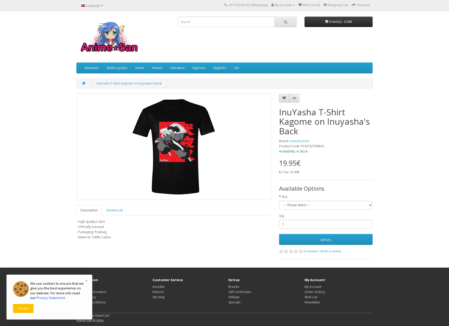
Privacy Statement (50, 297)
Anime (139, 68)
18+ (236, 68)
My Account (313, 287)
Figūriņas (199, 68)
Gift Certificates (239, 292)
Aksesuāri (91, 68)
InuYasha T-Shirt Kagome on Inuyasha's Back (129, 83)
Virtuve (157, 68)
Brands (233, 287)
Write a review (330, 251)
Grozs (325, 239)
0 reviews (311, 251)
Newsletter (312, 302)
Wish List (311, 297)
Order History (315, 292)
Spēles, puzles (117, 68)
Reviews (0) (115, 210)
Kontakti (158, 287)
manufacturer (300, 141)
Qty (281, 216)
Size (284, 197)
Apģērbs (219, 68)
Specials (234, 302)
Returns (158, 292)
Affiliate (234, 297)
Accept (23, 308)
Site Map (159, 297)
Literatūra (177, 68)
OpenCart (102, 315)
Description (89, 210)
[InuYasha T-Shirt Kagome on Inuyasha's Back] (173, 147)
